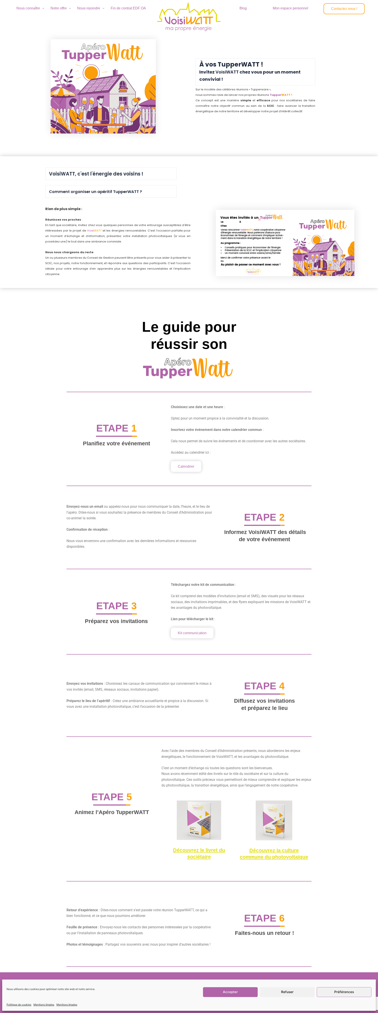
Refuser (287, 992)
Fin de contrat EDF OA (128, 8)
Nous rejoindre (88, 8)
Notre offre (59, 8)
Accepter (230, 992)
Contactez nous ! (344, 9)
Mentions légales (43, 1004)
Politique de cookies (19, 1004)
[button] (30, 8)
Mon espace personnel (290, 8)
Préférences (344, 992)
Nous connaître (28, 8)
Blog (243, 8)
